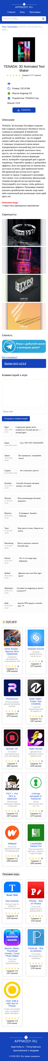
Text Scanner (12, 901)
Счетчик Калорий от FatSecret (36, 796)
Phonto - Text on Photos (36, 902)
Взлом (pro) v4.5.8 (15, 363)
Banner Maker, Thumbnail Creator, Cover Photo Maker (12, 952)
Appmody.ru (24, 5)
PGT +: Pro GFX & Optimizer (12, 796)
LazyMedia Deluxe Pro (36, 844)
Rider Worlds (35, 749)
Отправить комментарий (16, 419)
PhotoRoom (12, 699)
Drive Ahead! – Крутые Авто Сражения (12, 651)
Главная (11, 12)
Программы (35, 12)
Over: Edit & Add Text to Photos (12, 1003)
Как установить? (9, 357)
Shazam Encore (36, 649)
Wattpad (12, 843)
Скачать (26, 110)
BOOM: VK (12, 749)
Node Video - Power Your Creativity (36, 701)
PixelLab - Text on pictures (35, 949)
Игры (22, 12)
